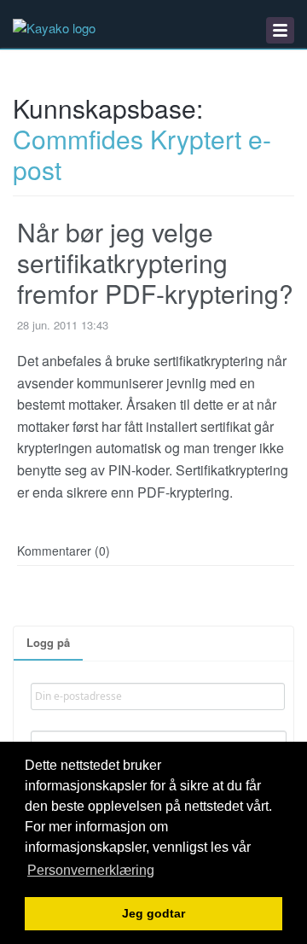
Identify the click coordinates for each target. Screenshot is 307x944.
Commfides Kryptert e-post (142, 154)
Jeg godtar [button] (153, 913)
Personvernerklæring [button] (90, 870)
